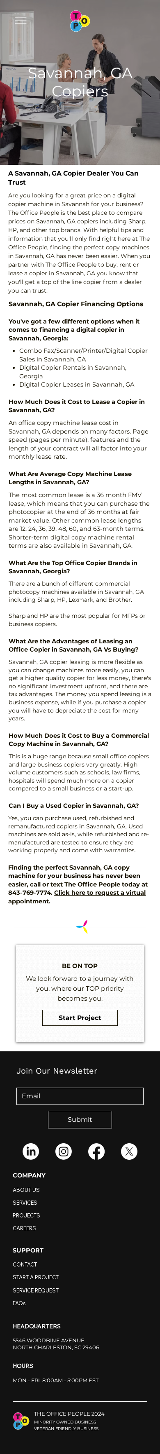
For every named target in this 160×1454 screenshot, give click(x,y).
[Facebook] (96, 1151)
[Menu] (20, 20)
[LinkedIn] (31, 1151)
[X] (129, 1151)
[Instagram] (63, 1151)
